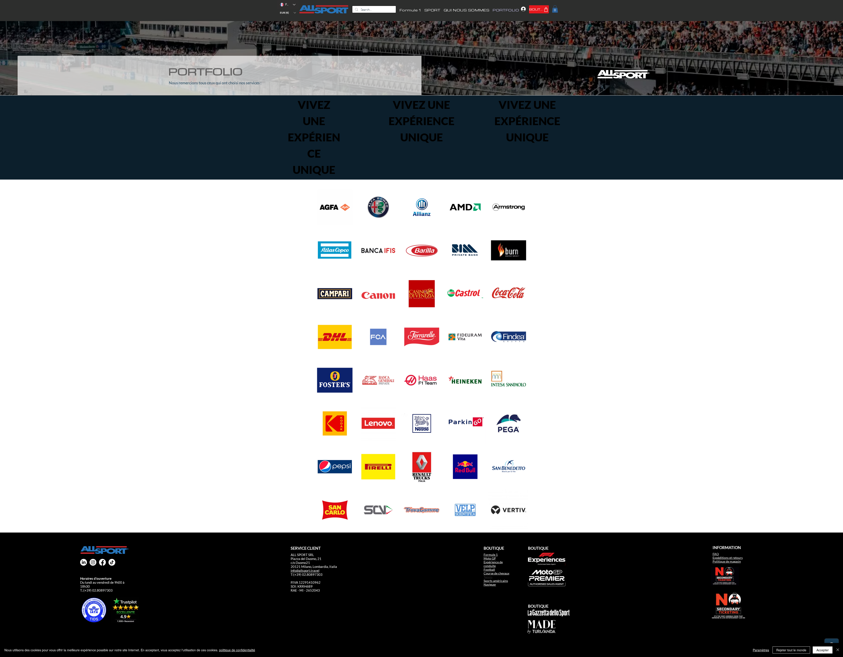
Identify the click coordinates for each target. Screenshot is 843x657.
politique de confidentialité (237, 650)
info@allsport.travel (305, 570)
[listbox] (288, 12)
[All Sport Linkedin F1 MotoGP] (83, 562)
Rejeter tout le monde (791, 650)
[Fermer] (837, 649)
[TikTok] (111, 562)
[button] (288, 12)
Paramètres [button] (761, 650)
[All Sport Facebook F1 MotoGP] (102, 562)
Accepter (822, 650)
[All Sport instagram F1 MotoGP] (93, 562)
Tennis (488, 577)
